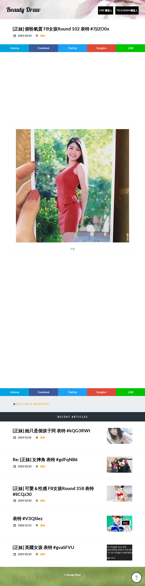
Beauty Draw (23, 9)
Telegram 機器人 (127, 10)
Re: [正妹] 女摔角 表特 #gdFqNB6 (45, 459)
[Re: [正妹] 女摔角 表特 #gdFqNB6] (119, 465)
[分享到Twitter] (72, 48)
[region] (72, 86)
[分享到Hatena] (14, 48)
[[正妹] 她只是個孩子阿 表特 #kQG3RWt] (119, 436)
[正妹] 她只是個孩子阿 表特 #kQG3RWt (51, 430)
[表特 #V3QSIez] (119, 524)
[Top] (136, 577)
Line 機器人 (105, 10)
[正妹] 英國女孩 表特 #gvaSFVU (43, 547)
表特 (42, 35)
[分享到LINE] (130, 48)
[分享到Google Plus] (101, 48)
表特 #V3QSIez (28, 518)
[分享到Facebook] (43, 48)
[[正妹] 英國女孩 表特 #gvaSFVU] (119, 552)
